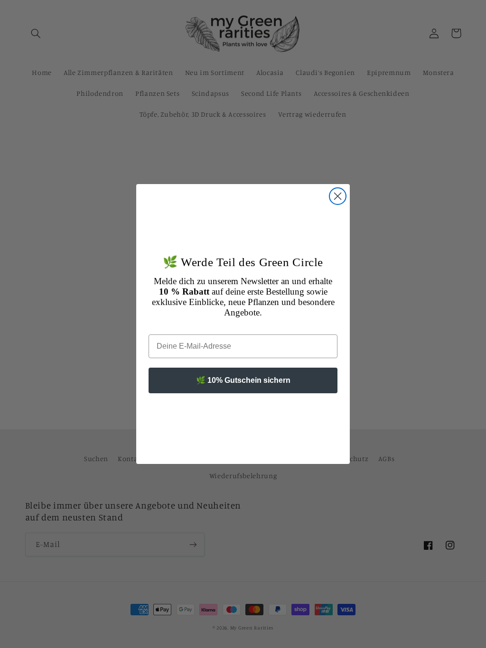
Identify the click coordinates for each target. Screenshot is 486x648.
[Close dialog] (337, 196)
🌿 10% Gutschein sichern (243, 380)
